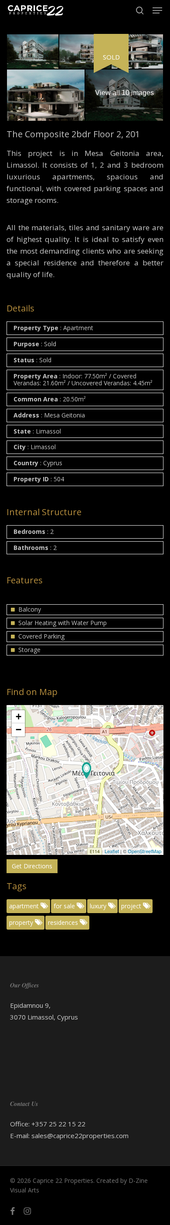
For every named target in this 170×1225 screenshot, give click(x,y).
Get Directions (32, 866)
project (132, 906)
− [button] (18, 729)
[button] (157, 10)
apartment (25, 906)
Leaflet (112, 851)
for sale (65, 906)
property (22, 922)
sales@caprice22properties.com (80, 1135)
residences (64, 922)
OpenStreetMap (144, 851)
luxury (99, 906)
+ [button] (18, 716)
